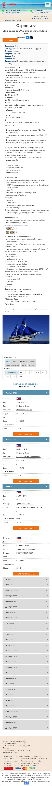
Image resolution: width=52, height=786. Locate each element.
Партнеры (7, 763)
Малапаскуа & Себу (24, 410)
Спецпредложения (23, 756)
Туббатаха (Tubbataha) (25, 549)
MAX (34, 766)
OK (26, 783)
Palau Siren (9, 304)
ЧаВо (39, 761)
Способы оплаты (27, 761)
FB (5, 766)
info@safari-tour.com (13, 20)
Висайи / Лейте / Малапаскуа (28, 457)
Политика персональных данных (27, 763)
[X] (31, 37)
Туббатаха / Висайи (24, 504)
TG (16, 766)
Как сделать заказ (10, 761)
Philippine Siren (22, 406)
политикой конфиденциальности (19, 779)
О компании (8, 756)
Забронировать (26, 434)
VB (22, 766)
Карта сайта (32, 758)
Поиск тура (38, 756)
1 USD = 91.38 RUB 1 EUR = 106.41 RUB (39, 18)
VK (10, 766)
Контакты (44, 758)
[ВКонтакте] (27, 37)
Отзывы (22, 758)
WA (27, 766)
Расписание (8, 40)
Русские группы (9, 758)
